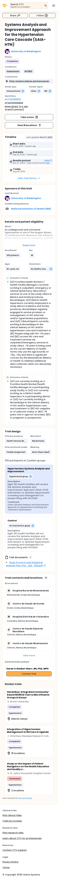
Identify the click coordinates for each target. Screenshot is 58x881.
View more (29, 655)
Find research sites (13, 832)
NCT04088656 (13, 99)
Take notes (27, 117)
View (46, 160)
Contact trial (29, 673)
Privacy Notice (10, 861)
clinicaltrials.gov (25, 798)
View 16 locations (27, 125)
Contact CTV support (14, 850)
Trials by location (12, 820)
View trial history (27, 178)
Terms (6, 867)
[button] (13, 71)
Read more (29, 245)
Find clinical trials (12, 815)
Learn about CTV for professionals (22, 838)
